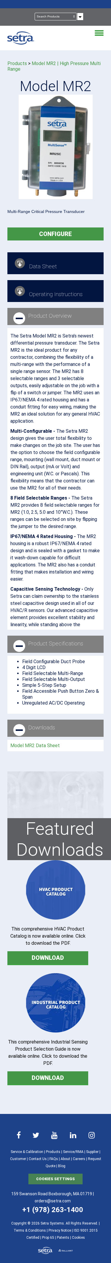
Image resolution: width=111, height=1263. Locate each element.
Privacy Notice (60, 1230)
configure (55, 234)
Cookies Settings (55, 1179)
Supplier (92, 1152)
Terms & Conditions (30, 1230)
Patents (63, 1237)
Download (48, 957)
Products (17, 63)
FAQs (53, 1159)
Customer (18, 1159)
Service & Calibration (27, 1152)
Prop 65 (48, 1237)
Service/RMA (73, 1152)
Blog (61, 1166)
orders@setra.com (53, 1201)
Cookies (78, 1237)
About (65, 1159)
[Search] (74, 16)
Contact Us (38, 1159)
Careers (79, 1159)
